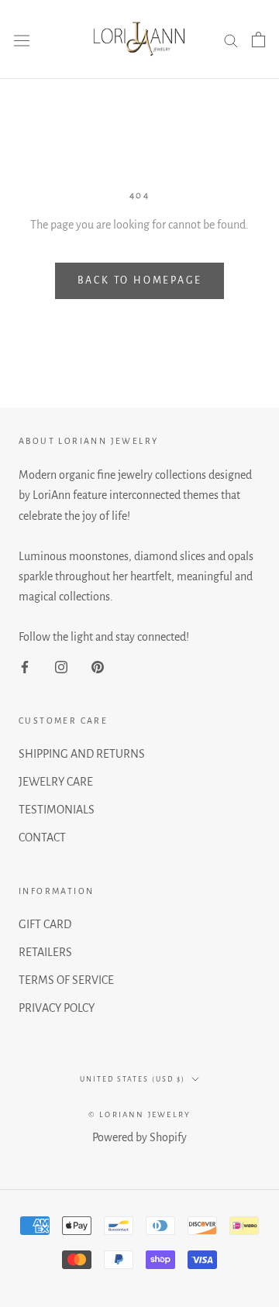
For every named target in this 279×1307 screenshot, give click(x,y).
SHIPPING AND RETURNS (82, 754)
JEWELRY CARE (56, 782)
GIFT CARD (45, 924)
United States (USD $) (132, 1079)
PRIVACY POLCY (57, 1008)
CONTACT (42, 837)
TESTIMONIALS (57, 809)
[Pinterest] (97, 666)
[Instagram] (61, 666)
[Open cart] (258, 39)
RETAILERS (45, 952)
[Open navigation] (21, 39)
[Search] (231, 39)
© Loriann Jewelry (139, 1114)
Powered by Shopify (139, 1137)
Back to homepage (140, 280)
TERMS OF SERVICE (66, 980)
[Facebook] (25, 666)
